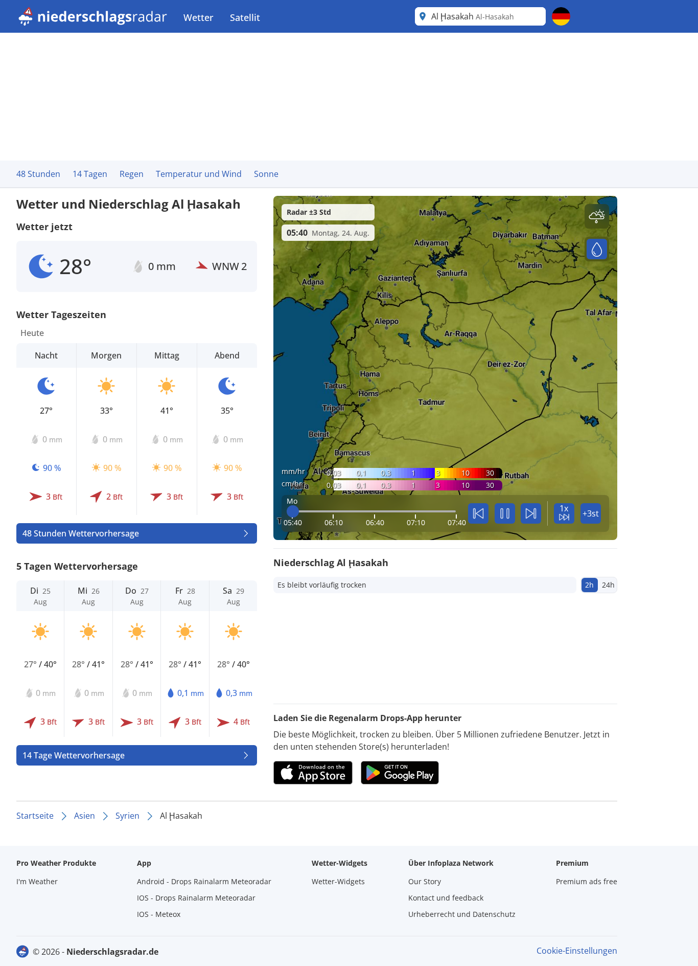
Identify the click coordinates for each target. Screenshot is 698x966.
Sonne (266, 173)
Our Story (424, 881)
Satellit (245, 17)
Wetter (198, 17)
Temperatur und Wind (199, 173)
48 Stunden (38, 173)
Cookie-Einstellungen (577, 950)
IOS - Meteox (158, 914)
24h (608, 585)
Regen (132, 173)
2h (589, 585)
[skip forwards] (531, 513)
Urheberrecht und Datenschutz (462, 914)
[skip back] (478, 513)
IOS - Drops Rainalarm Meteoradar (196, 898)
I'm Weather (37, 881)
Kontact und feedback (445, 898)
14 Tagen (90, 173)
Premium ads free (586, 881)
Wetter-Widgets (338, 881)
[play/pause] (505, 513)
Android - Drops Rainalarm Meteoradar (204, 881)
